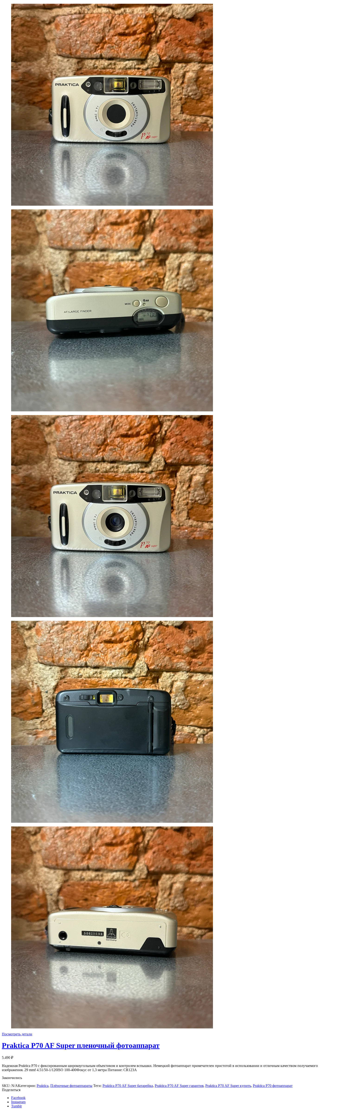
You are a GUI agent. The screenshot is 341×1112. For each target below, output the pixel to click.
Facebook (18, 1098)
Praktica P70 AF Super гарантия (179, 1086)
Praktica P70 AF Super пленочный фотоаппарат (81, 1045)
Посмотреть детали (17, 1034)
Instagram (18, 1102)
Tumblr (16, 1106)
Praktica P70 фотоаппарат (273, 1086)
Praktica (42, 1086)
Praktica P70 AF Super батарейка (128, 1086)
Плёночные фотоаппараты (71, 1086)
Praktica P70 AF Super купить (228, 1086)
